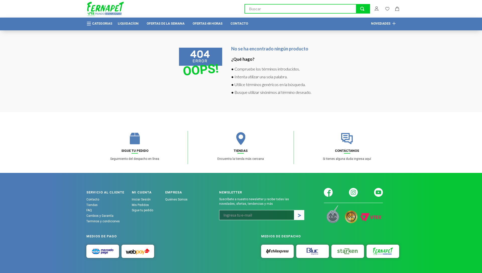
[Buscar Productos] (362, 9)
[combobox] (307, 9)
